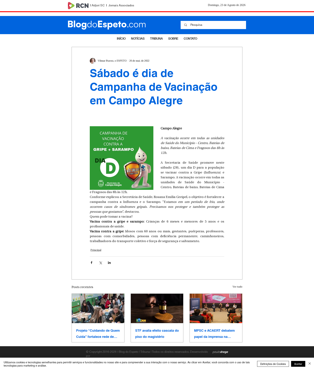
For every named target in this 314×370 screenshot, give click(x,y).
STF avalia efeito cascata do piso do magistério (157, 333)
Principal (95, 250)
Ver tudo (237, 287)
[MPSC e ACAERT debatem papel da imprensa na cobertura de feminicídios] (216, 308)
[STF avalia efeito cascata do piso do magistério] (157, 308)
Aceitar (298, 364)
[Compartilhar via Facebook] (91, 262)
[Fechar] (309, 364)
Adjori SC (98, 5)
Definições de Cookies (273, 364)
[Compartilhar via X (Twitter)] (100, 262)
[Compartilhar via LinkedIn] (109, 262)
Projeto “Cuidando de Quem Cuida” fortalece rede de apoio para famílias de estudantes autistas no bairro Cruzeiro (98, 333)
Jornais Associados (121, 5)
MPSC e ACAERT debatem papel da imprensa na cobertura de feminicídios (214, 333)
